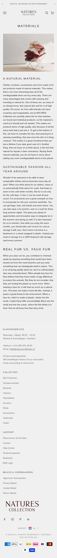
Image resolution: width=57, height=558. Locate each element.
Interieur (7, 393)
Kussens (7, 403)
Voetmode (8, 418)
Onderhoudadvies (11, 453)
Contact (6, 443)
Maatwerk (7, 458)
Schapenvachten (11, 383)
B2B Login (8, 463)
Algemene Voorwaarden (14, 478)
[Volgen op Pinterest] (20, 519)
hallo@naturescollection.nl (22, 349)
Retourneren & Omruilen (15, 438)
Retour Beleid (9, 493)
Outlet (6, 423)
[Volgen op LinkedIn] (28, 519)
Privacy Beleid (10, 483)
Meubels (7, 388)
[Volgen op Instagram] (12, 519)
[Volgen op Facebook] (4, 519)
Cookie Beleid (9, 488)
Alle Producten (10, 378)
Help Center (9, 448)
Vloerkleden (8, 398)
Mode (6, 408)
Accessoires (9, 413)
